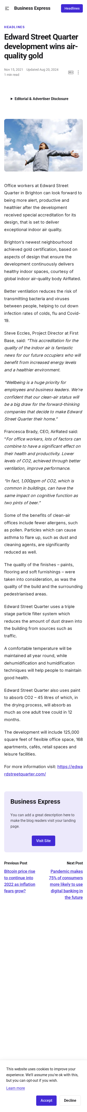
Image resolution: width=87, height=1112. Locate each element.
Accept (46, 1100)
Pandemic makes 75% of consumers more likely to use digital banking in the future (66, 884)
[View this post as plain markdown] (71, 72)
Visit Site (43, 841)
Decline (70, 1100)
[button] (7, 8)
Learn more (15, 1088)
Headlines (72, 8)
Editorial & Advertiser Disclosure (41, 99)
